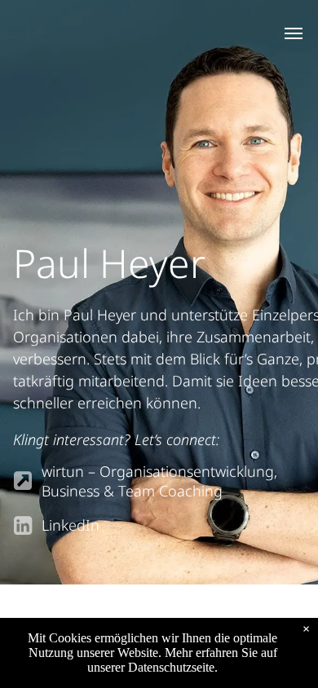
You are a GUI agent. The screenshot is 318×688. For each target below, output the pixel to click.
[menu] (293, 33)
